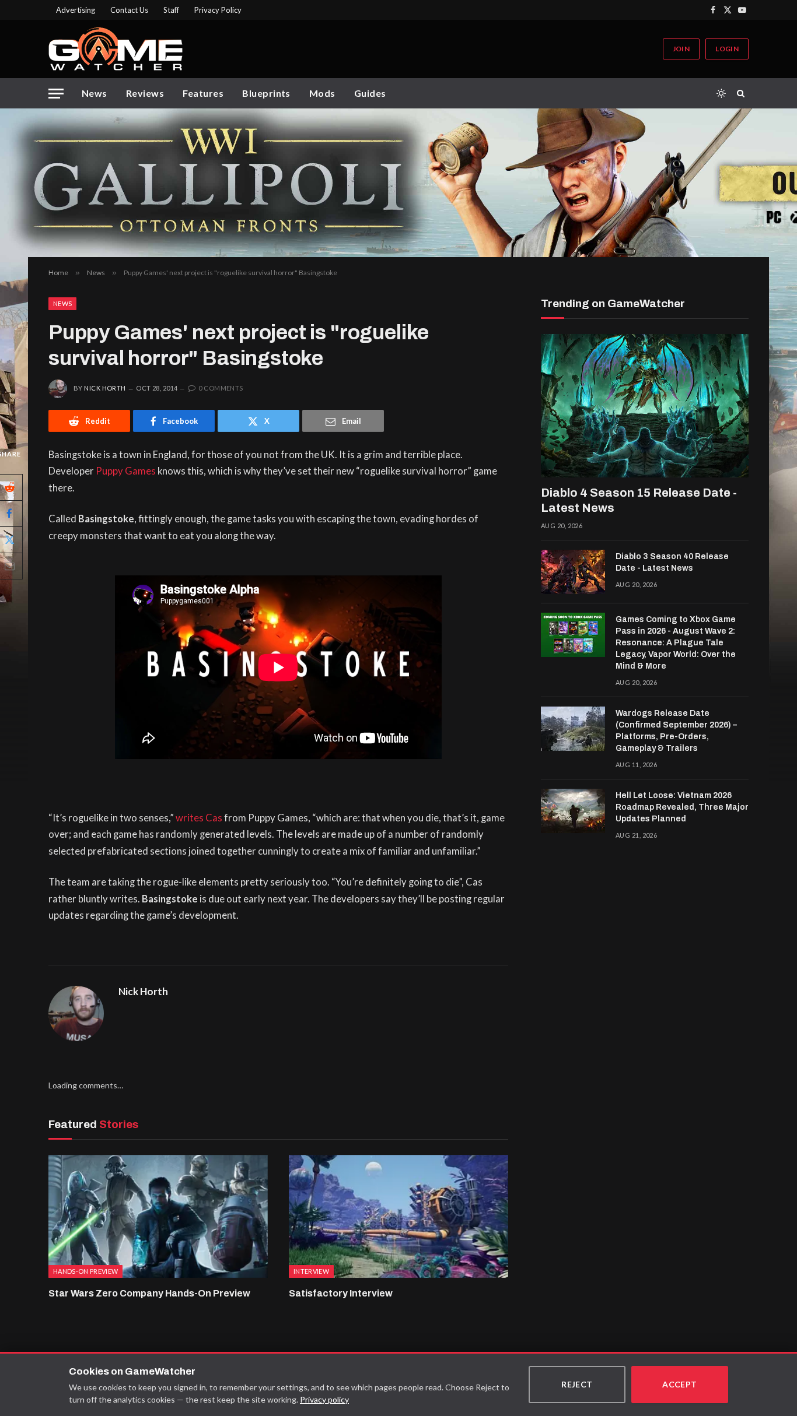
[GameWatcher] (115, 49)
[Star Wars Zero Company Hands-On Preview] (158, 1216)
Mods (322, 93)
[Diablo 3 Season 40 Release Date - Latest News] (573, 572)
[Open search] (743, 93)
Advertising (75, 10)
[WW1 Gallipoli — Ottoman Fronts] (398, 182)
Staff (171, 10)
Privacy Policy (218, 10)
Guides (370, 93)
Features (203, 93)
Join (681, 48)
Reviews (145, 93)
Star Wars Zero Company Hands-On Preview (149, 1293)
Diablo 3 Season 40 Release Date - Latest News (672, 562)
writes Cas (199, 818)
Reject (577, 1384)
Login (727, 48)
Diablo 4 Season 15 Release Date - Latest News (639, 500)
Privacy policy (324, 1399)
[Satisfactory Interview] (398, 1216)
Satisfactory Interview (341, 1293)
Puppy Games (126, 471)
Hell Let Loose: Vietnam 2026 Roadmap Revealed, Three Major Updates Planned (682, 807)
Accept (679, 1384)
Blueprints (266, 93)
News (94, 93)
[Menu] (56, 93)
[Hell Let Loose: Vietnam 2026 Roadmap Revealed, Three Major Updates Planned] (573, 811)
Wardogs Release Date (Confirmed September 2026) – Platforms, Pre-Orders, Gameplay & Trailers (676, 731)
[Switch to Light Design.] (721, 93)
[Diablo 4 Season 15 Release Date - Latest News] (645, 405)
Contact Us (129, 10)
